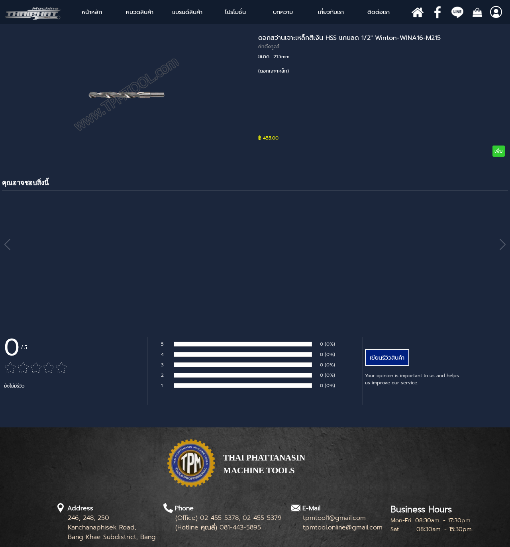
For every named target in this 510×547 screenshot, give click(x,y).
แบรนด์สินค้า (187, 12)
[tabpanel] (281, 468)
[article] (255, 95)
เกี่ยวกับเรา (331, 12)
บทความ (283, 12)
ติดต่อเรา (378, 12)
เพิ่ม (498, 151)
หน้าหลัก (92, 12)
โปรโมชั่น (235, 12)
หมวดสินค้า (139, 12)
